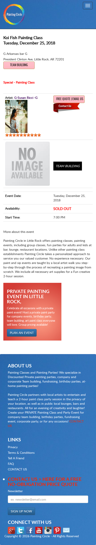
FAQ (11, 464)
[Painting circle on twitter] (21, 530)
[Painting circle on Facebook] (30, 530)
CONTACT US (17, 469)
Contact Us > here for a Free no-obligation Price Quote (44, 481)
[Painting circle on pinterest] (58, 530)
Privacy (13, 447)
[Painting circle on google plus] (12, 530)
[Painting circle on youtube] (39, 530)
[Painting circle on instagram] (48, 530)
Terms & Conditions (21, 452)
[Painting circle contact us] (67, 530)
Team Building (19, 65)
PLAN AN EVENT (22, 333)
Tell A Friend (16, 458)
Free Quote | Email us (69, 99)
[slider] (23, 135)
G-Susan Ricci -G (26, 97)
